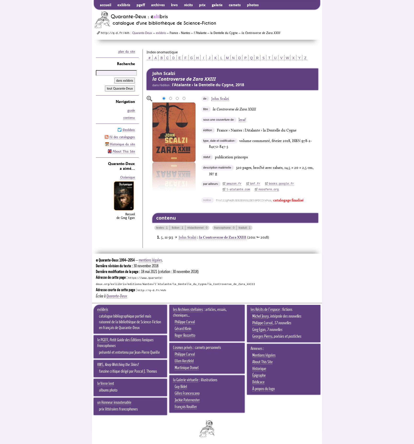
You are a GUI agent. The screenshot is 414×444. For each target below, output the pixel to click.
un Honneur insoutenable (114, 402)
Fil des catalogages (122, 137)
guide (131, 110)
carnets (235, 5)
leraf (242, 119)
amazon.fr (234, 184)
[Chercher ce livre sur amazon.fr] (124, 210)
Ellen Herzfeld (184, 361)
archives (158, 5)
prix (202, 5)
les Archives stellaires (188, 309)
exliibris (123, 5)
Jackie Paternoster (187, 400)
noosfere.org (269, 189)
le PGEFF (102, 340)
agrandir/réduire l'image (149, 99)
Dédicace (258, 382)
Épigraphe (259, 375)
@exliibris (128, 130)
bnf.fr (255, 184)
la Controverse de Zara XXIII (222, 237)
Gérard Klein (183, 329)
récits (188, 5)
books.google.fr (281, 184)
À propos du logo (263, 389)
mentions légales (150, 260)
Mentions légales (264, 355)
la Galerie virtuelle (185, 380)
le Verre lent (105, 383)
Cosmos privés (182, 348)
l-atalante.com (238, 189)
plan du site (126, 51)
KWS (100, 365)
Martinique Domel (187, 368)
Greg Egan (258, 330)
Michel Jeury (260, 316)
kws (174, 5)
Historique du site (122, 144)
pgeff (141, 5)
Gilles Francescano (187, 393)
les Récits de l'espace (265, 309)
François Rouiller (186, 407)
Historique (259, 369)
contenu (129, 118)
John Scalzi (220, 98)
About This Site (124, 151)
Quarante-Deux (142, 33)
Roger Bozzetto (185, 335)
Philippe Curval (185, 322)
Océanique (127, 177)
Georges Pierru (262, 336)
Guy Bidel (181, 387)
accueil (105, 5)
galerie (217, 5)
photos (253, 5)
